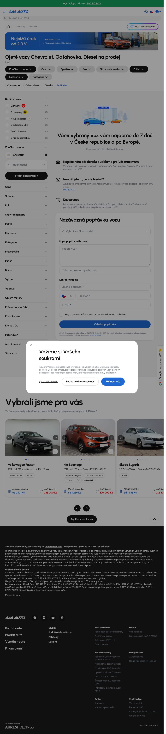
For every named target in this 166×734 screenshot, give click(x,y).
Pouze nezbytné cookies (80, 381)
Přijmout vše (113, 381)
